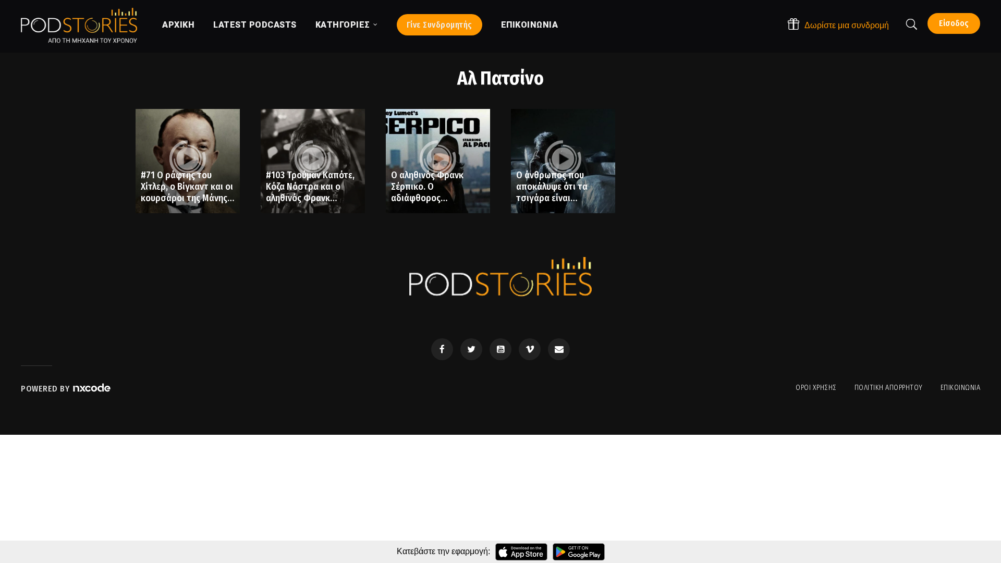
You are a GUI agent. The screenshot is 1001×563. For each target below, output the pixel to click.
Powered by (46, 389)
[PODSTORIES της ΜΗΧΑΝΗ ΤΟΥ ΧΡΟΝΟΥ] (79, 25)
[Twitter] (471, 349)
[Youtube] (500, 349)
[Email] (559, 349)
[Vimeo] (530, 349)
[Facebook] (442, 349)
